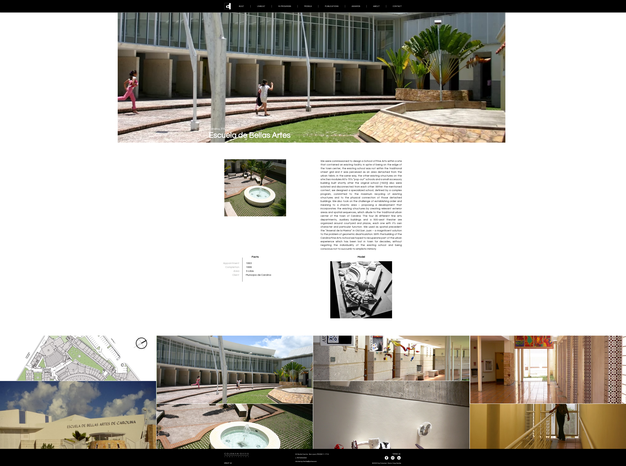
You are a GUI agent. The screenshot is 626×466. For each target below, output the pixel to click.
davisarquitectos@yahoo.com (306, 461)
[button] (361, 289)
